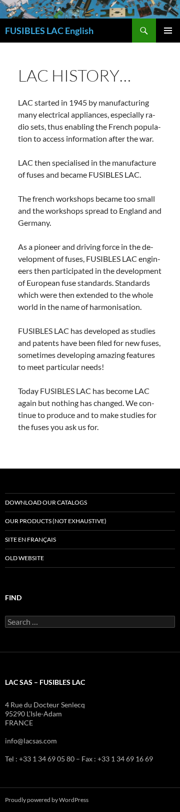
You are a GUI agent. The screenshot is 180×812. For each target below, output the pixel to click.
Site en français (30, 539)
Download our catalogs (46, 502)
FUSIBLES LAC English (49, 30)
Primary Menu (168, 31)
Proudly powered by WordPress (46, 799)
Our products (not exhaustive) (55, 521)
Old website (24, 558)
